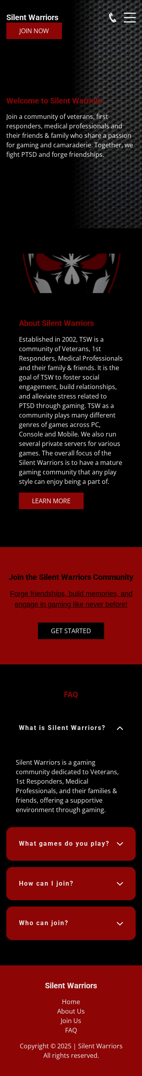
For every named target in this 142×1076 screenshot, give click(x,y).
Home (71, 1001)
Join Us (71, 1020)
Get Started (71, 630)
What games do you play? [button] (64, 843)
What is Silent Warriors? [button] (62, 728)
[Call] (113, 18)
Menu (130, 13)
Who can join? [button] (44, 923)
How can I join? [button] (46, 883)
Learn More (51, 501)
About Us (71, 1011)
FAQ (71, 1030)
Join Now (34, 30)
